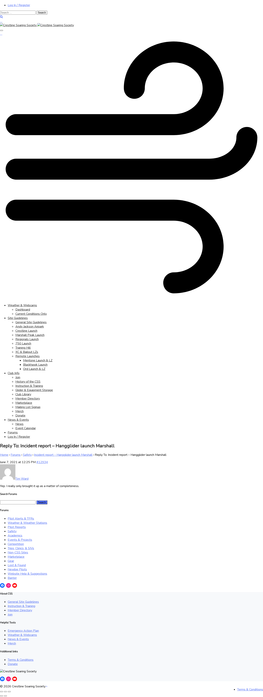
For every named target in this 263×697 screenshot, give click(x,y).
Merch (19, 411)
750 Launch (23, 343)
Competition (16, 544)
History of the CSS (27, 382)
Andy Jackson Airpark (29, 326)
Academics (15, 535)
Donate (20, 415)
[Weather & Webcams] (131, 298)
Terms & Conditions (21, 660)
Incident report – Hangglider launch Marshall (63, 455)
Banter (12, 578)
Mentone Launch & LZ (37, 360)
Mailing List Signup (27, 407)
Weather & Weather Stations (27, 523)
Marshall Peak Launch (29, 335)
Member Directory (27, 398)
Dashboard (22, 309)
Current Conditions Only (31, 314)
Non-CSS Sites (18, 552)
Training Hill (23, 348)
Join (17, 377)
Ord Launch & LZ (34, 369)
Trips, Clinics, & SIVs (21, 548)
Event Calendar (25, 428)
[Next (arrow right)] (5, 695)
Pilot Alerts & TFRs (21, 518)
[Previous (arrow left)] (1, 695)
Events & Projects (20, 540)
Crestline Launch (26, 331)
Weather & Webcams (22, 305)
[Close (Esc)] (1, 691)
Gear (11, 561)
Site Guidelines (18, 318)
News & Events (18, 420)
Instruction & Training (29, 386)
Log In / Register (19, 5)
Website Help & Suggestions (27, 574)
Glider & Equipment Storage (34, 390)
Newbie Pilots (17, 569)
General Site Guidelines (31, 322)
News (19, 424)
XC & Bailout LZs (26, 352)
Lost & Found (17, 565)
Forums (13, 432)
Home (4, 455)
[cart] (1, 21)
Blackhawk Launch (35, 365)
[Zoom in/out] (9, 691)
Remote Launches (27, 356)
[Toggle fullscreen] (5, 691)
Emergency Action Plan (23, 631)
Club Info (13, 373)
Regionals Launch (27, 339)
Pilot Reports (17, 527)
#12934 (42, 462)
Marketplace (23, 403)
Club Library (23, 394)
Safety (27, 455)
